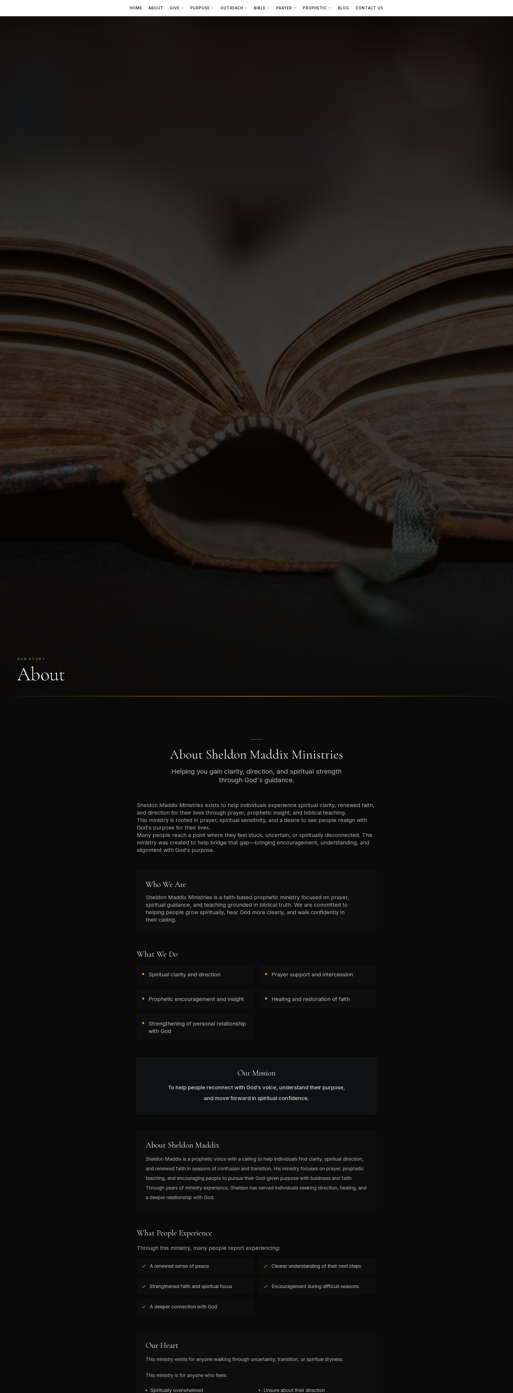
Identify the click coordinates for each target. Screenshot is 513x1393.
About (156, 8)
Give (175, 8)
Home (136, 8)
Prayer (284, 8)
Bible (260, 8)
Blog (343, 8)
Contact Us (369, 8)
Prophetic (315, 8)
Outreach (231, 8)
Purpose (200, 8)
